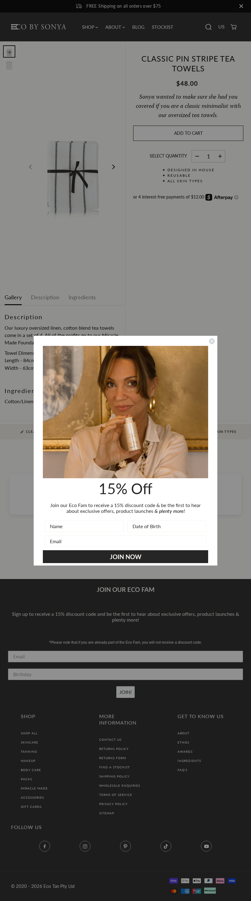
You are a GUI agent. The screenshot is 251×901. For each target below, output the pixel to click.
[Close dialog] (212, 341)
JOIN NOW (125, 556)
